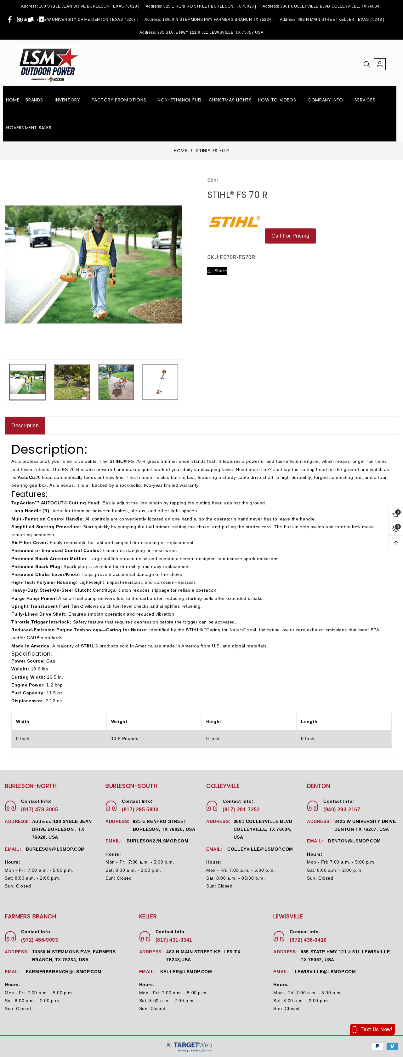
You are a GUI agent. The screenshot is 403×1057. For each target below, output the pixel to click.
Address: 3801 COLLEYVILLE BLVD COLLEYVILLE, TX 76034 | (322, 6)
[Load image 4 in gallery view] (160, 382)
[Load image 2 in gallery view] (72, 382)
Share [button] (220, 270)
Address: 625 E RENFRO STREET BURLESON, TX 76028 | (201, 6)
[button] (37, 100)
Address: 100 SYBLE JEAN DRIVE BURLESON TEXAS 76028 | (80, 6)
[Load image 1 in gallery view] (28, 382)
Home (180, 151)
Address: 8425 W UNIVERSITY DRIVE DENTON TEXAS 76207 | (78, 19)
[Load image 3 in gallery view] (116, 382)
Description (25, 425)
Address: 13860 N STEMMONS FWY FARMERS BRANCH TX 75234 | (209, 19)
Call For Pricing (290, 235)
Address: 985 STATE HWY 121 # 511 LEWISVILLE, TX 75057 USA (201, 32)
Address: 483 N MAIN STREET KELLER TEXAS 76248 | (332, 19)
